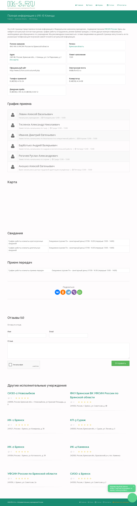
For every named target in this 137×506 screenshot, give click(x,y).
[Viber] (74, 292)
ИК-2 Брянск (15, 446)
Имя (9, 331)
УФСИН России (110, 29)
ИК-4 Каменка (79, 446)
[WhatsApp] (79, 292)
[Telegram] (68, 292)
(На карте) (14, 60)
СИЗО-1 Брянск (80, 473)
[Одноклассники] (63, 292)
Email (51, 331)
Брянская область (21, 19)
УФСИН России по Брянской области (32, 473)
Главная (80, 5)
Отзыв (10, 341)
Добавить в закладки (121, 502)
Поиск (90, 5)
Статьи (111, 5)
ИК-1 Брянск (15, 420)
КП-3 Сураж (78, 420)
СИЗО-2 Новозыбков (21, 393)
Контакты (122, 5)
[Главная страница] (21, 5)
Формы (100, 5)
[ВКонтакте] (57, 292)
